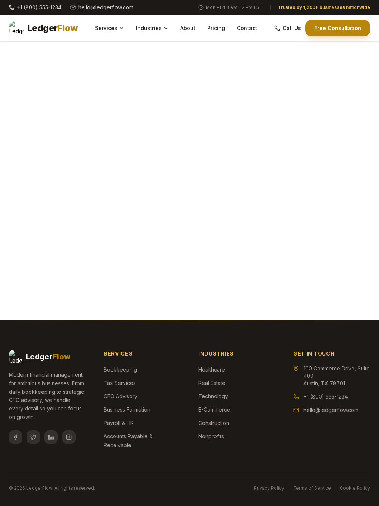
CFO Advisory (120, 396)
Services (106, 28)
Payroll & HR (119, 423)
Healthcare (211, 369)
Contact (247, 28)
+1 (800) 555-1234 (39, 7)
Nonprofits (211, 436)
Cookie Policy (355, 488)
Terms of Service (312, 488)
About (187, 28)
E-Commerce (214, 409)
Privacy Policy (269, 488)
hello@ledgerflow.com (105, 7)
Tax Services (120, 383)
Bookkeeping (120, 369)
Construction (213, 423)
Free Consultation (337, 28)
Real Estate (211, 383)
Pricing (216, 28)
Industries (149, 28)
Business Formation (127, 409)
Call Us (291, 28)
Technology (213, 396)
